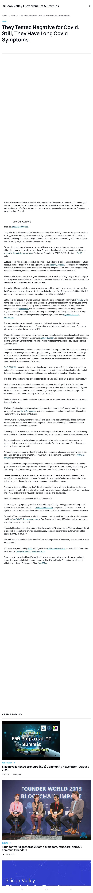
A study (80, 300)
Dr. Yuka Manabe (28, 411)
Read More (42, 563)
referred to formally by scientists (17, 253)
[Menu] (90, 6)
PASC (79, 253)
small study (24, 309)
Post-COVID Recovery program (24, 519)
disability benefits (56, 265)
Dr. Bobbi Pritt (10, 367)
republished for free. (20, 227)
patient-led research (44, 508)
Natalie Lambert (47, 338)
